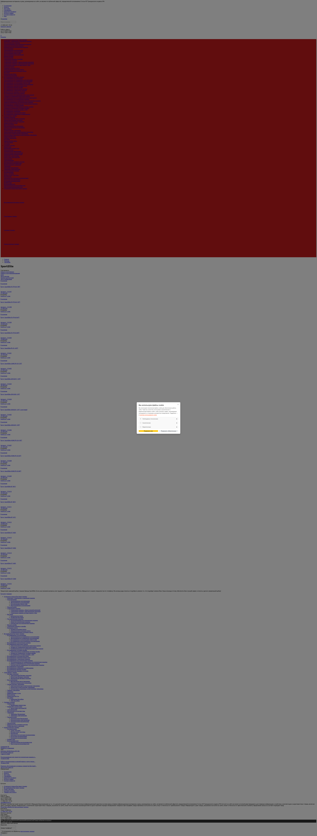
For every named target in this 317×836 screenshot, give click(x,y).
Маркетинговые (146, 427)
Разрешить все (148, 431)
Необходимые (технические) (150, 419)
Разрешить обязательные (168, 431)
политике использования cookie (148, 415)
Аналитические (146, 423)
